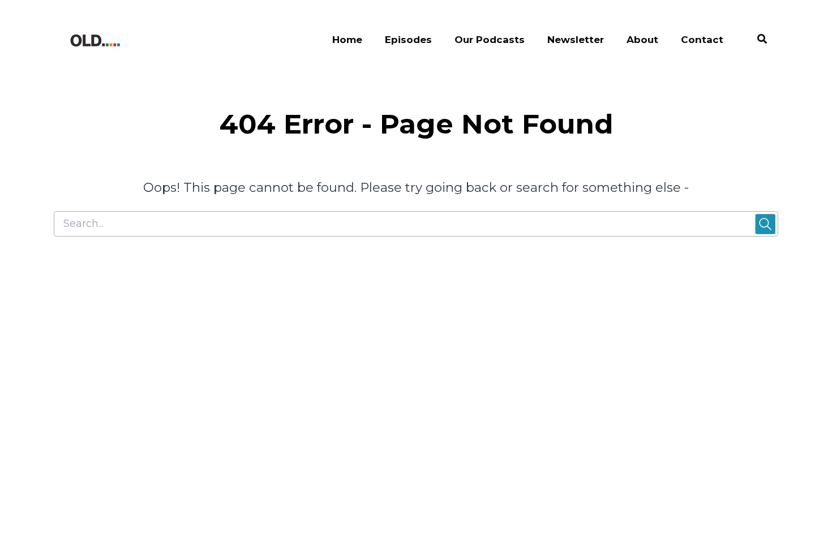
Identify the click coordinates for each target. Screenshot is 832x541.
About (642, 39)
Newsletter (575, 39)
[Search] (756, 40)
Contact (702, 39)
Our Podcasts (489, 39)
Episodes (408, 39)
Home (347, 39)
